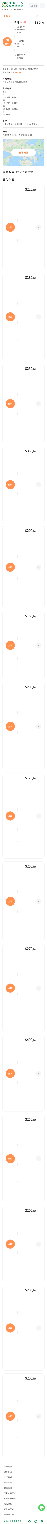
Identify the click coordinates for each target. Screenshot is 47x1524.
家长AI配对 (9, 1509)
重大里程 (8, 1482)
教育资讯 (8, 1472)
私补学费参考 (10, 1498)
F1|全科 (18, 22)
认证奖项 (8, 1477)
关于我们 (8, 1466)
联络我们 (8, 1488)
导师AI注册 (9, 1514)
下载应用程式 (10, 1493)
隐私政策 (8, 1504)
